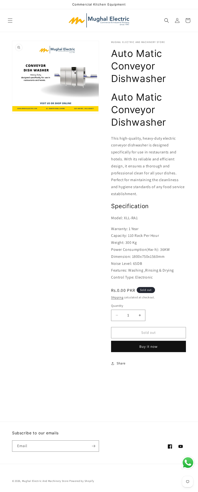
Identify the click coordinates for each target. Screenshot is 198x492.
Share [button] (121, 363)
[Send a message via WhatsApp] (188, 462)
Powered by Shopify (81, 481)
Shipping (117, 297)
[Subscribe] (93, 446)
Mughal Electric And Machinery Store (45, 481)
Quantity (117, 306)
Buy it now (148, 346)
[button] (10, 20)
